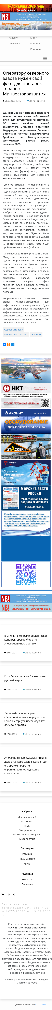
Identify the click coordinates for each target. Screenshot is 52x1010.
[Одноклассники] (8, 344)
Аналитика (27, 821)
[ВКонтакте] (4, 344)
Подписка (14, 43)
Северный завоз (13, 329)
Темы (27, 825)
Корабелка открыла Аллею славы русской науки (25, 678)
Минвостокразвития (15, 334)
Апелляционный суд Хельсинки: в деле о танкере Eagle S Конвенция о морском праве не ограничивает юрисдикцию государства (25, 765)
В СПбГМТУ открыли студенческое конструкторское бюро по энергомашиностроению (26, 639)
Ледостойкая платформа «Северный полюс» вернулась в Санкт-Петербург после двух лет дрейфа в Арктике (24, 719)
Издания (13, 37)
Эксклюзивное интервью (27, 834)
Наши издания (27, 858)
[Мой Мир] (12, 344)
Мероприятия (27, 838)
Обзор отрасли (27, 830)
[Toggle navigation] (45, 58)
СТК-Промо (40, 1004)
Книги (33, 37)
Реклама (35, 43)
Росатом (36, 334)
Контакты (35, 49)
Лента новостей (27, 817)
